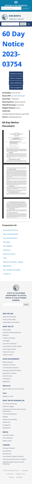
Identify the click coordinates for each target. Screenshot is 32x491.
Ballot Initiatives (8, 362)
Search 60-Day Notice (10, 234)
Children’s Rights (8, 406)
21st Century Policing (10, 404)
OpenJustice (6, 428)
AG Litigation (7, 246)
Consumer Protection (10, 343)
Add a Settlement (16, 83)
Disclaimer (11, 477)
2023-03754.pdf (19, 96)
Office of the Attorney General (11, 470)
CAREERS (6, 445)
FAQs (5, 258)
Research (6, 335)
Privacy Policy (9, 474)
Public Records (7, 376)
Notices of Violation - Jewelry (13, 262)
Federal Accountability (10, 419)
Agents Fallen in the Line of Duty (13, 389)
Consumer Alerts (8, 435)
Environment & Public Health (12, 346)
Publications (7, 379)
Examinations (7, 451)
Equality (5, 417)
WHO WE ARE (8, 314)
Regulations (7, 266)
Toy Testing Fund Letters (12, 270)
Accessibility (24, 470)
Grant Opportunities (9, 349)
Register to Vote (8, 396)
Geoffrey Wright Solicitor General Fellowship (13, 463)
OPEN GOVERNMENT (11, 359)
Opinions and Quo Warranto (12, 332)
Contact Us (7, 274)
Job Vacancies (7, 453)
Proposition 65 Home (10, 230)
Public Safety (7, 330)
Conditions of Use (20, 474)
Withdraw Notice (16, 74)
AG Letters (6, 242)
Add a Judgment (16, 87)
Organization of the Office (11, 322)
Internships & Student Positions (13, 456)
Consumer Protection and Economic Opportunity (14, 410)
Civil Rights (6, 341)
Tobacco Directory (8, 352)
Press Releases (8, 438)
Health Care (6, 422)
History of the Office (9, 319)
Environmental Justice (10, 414)
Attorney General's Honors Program (14, 459)
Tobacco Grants (8, 354)
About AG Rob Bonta (9, 317)
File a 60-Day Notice (10, 238)
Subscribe (25, 8)
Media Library (7, 441)
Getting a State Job (9, 448)
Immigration (7, 425)
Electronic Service (9, 254)
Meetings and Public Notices (12, 370)
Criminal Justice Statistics (11, 367)
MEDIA (5, 432)
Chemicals (6, 250)
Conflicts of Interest (9, 365)
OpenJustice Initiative (10, 373)
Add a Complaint (16, 78)
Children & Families (9, 338)
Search (23, 24)
